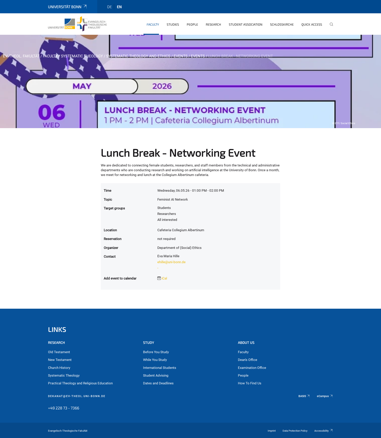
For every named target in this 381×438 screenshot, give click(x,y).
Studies (173, 24)
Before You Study (156, 352)
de (109, 6)
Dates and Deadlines (158, 383)
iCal (164, 278)
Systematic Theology (82, 56)
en (119, 6)
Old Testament (59, 352)
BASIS (302, 396)
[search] (330, 27)
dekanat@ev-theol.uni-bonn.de (76, 396)
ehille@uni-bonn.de (171, 262)
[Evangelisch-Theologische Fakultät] (77, 23)
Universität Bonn (64, 6)
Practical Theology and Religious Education (80, 383)
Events (181, 56)
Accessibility (321, 430)
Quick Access (311, 24)
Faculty (153, 24)
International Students (159, 368)
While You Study (155, 360)
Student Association (245, 24)
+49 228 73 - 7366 (63, 407)
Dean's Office (247, 360)
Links (57, 329)
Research (213, 24)
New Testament (60, 360)
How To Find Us (249, 383)
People (192, 24)
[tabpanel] (190, 81)
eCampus (323, 396)
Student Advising (155, 375)
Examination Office (252, 368)
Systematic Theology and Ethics (138, 56)
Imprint (272, 430)
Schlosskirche (282, 24)
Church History (59, 368)
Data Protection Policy (295, 430)
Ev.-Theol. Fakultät (21, 56)
